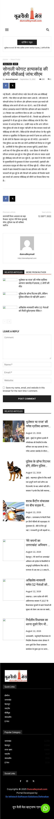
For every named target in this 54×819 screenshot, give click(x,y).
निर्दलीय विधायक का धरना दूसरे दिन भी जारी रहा (37, 622)
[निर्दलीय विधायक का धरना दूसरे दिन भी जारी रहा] (13, 629)
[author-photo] (27, 250)
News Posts (15, 59)
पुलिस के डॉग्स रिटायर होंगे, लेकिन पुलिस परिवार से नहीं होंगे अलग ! (38, 464)
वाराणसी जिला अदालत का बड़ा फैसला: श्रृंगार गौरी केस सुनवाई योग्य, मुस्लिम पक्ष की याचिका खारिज (15, 221)
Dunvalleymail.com (37, 789)
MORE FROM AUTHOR (36, 272)
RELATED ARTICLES (14, 272)
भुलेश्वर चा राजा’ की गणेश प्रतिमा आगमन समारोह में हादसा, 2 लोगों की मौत (27, 48)
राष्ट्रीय (15, 64)
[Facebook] (6, 86)
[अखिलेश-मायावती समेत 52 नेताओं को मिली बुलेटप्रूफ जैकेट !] (10, 311)
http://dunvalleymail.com (27, 258)
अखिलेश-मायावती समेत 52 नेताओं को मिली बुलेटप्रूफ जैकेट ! (38, 582)
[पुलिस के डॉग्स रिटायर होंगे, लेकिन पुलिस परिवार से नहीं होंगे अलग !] (10, 297)
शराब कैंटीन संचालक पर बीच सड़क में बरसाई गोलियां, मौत (37, 503)
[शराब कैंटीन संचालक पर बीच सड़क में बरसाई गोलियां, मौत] (13, 510)
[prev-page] (4, 321)
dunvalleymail (11, 79)
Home (5, 59)
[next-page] (9, 321)
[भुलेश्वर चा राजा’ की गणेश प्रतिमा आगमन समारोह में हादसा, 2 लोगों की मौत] (10, 283)
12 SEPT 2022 (44, 216)
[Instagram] (27, 781)
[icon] (45, 809)
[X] (12, 86)
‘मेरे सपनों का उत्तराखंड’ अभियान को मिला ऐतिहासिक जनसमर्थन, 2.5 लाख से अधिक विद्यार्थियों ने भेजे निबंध (38, 543)
